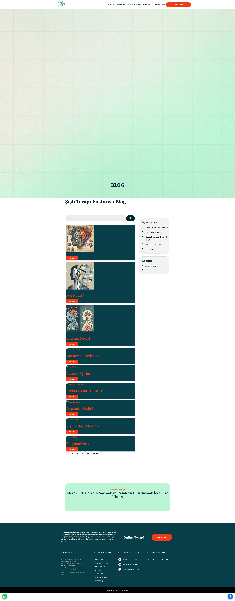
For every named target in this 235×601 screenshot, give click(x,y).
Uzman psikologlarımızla (83, 534)
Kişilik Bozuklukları (82, 426)
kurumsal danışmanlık (80, 537)
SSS (163, 4)
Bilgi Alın (72, 258)
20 (88, 453)
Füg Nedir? (75, 295)
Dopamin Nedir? (79, 408)
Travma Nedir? (78, 338)
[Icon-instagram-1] (166, 559)
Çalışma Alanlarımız (143, 4)
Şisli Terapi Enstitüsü (68, 532)
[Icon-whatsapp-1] (162, 559)
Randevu (125, 493)
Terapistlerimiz (129, 4)
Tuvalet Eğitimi (78, 373)
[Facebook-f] (148, 559)
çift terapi (106, 534)
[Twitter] (153, 559)
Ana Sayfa (107, 4)
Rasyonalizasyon (80, 443)
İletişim (158, 4)
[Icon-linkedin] (157, 559)
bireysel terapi (97, 534)
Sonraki (95, 453)
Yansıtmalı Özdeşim (82, 356)
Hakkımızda (117, 4)
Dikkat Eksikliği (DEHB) (86, 391)
